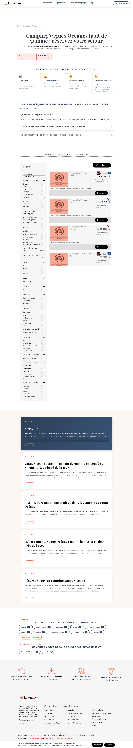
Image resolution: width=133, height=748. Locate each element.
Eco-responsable (29, 396)
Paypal (25, 379)
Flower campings (95, 627)
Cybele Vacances (75, 713)
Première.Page (36, 738)
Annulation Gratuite (30, 333)
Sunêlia (39, 632)
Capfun (25, 627)
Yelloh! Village (43, 627)
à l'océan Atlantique (30, 234)
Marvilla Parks (79, 632)
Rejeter (109, 745)
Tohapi (25, 632)
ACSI (24, 266)
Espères (26, 371)
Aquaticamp (27, 350)
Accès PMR (27, 282)
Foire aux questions (27, 720)
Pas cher (26, 271)
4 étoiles (26, 204)
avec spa (26, 227)
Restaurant (27, 323)
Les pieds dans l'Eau (52, 723)
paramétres (82, 746)
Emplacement (28, 194)
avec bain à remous (30, 217)
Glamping (26, 389)
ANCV (25, 268)
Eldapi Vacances (74, 723)
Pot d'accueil (27, 306)
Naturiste (26, 386)
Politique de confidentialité (83, 735)
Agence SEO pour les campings (58, 738)
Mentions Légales (63, 735)
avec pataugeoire (29, 220)
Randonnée (27, 303)
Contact (22, 723)
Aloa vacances (28, 343)
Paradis (97, 632)
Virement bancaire (29, 374)
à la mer (26, 240)
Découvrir (101, 193)
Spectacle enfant (29, 298)
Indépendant (49, 710)
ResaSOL (71, 717)
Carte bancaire (28, 369)
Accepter (97, 745)
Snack (25, 321)
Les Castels (48, 713)
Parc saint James (99, 719)
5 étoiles (26, 206)
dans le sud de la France (31, 245)
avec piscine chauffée (31, 222)
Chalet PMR (27, 189)
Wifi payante (27, 318)
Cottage (26, 192)
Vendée (48, 652)
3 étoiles (26, 201)
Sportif (25, 391)
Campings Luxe (23, 26)
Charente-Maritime (29, 652)
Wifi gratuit (27, 315)
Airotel (25, 341)
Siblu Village (97, 722)
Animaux (26, 290)
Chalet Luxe (27, 187)
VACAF (25, 273)
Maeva (94, 726)
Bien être (26, 394)
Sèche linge (27, 326)
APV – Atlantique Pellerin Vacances (32, 347)
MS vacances (49, 720)
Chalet (25, 184)
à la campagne (28, 237)
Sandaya (61, 627)
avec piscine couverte (31, 225)
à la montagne (28, 242)
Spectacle (26, 301)
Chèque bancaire (29, 376)
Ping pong (27, 308)
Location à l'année (29, 358)
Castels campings (58, 632)
